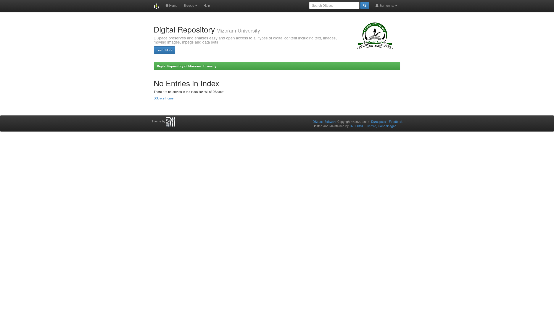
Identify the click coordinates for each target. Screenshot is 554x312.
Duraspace (378, 121)
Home (172, 5)
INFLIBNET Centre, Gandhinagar (372, 126)
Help (207, 5)
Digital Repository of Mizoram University (186, 66)
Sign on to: (386, 5)
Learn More (164, 50)
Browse (189, 5)
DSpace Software (325, 121)
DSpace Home (164, 98)
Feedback (396, 121)
